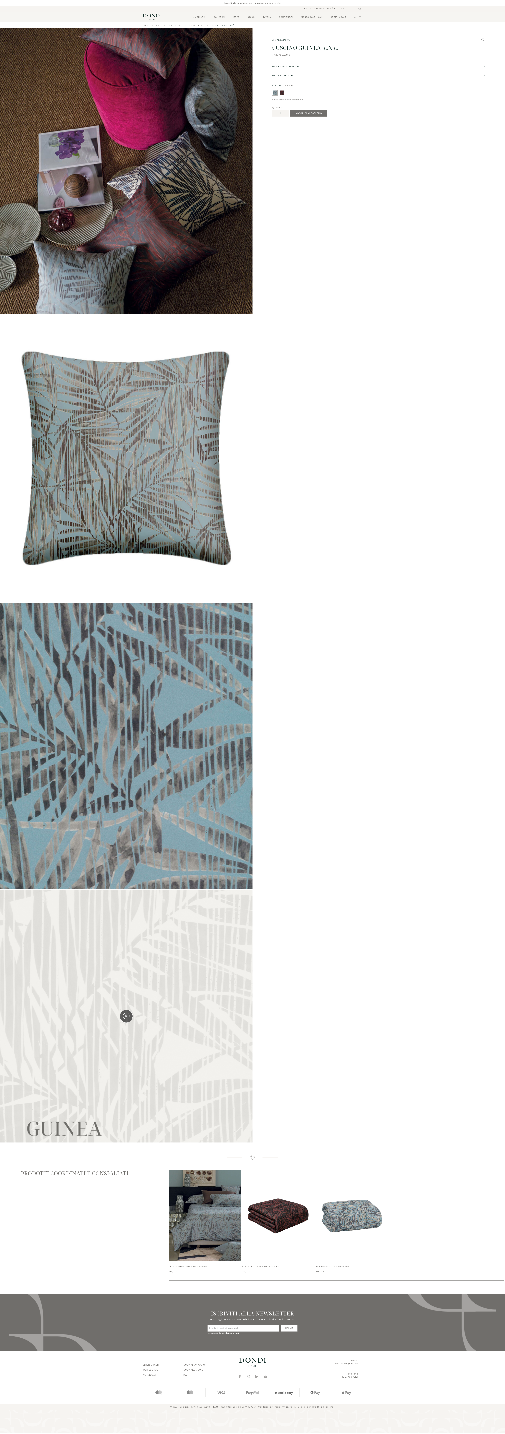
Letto (236, 17)
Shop (158, 25)
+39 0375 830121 (349, 1376)
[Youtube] (265, 1376)
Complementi (286, 17)
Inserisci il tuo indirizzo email (223, 1333)
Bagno (251, 17)
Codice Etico (151, 1369)
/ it (319, 8)
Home (146, 25)
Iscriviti (289, 1328)
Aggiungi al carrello (309, 113)
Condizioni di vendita (269, 1407)
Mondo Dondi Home (312, 17)
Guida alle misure (193, 1369)
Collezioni (219, 17)
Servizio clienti (152, 1364)
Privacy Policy (289, 1407)
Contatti (344, 8)
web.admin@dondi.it (346, 1363)
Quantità (277, 107)
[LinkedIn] (256, 1376)
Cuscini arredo (196, 25)
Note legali (149, 1374)
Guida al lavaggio (194, 1364)
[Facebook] (239, 1376)
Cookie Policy (305, 1407)
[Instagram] (248, 1376)
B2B (185, 1374)
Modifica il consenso (324, 1407)
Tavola (267, 17)
